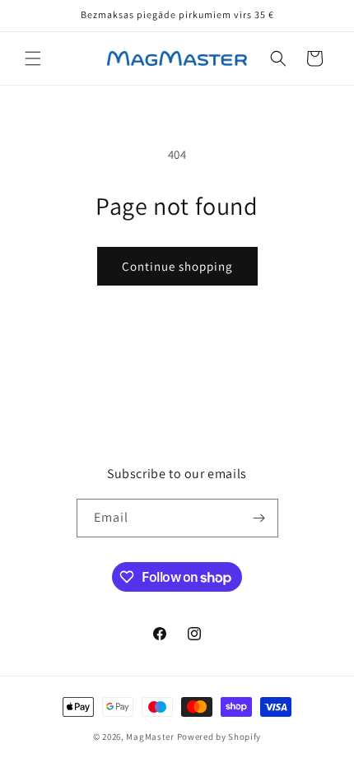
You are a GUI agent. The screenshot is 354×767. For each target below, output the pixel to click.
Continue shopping (177, 266)
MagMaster (150, 736)
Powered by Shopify (219, 736)
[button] (33, 58)
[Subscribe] (259, 518)
